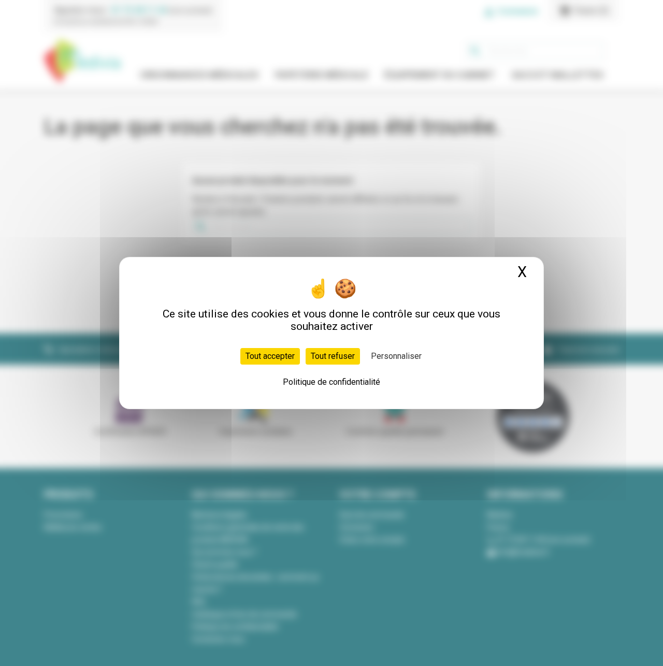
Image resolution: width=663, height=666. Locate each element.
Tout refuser (333, 356)
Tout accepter (270, 356)
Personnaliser (396, 356)
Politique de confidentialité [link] (331, 382)
